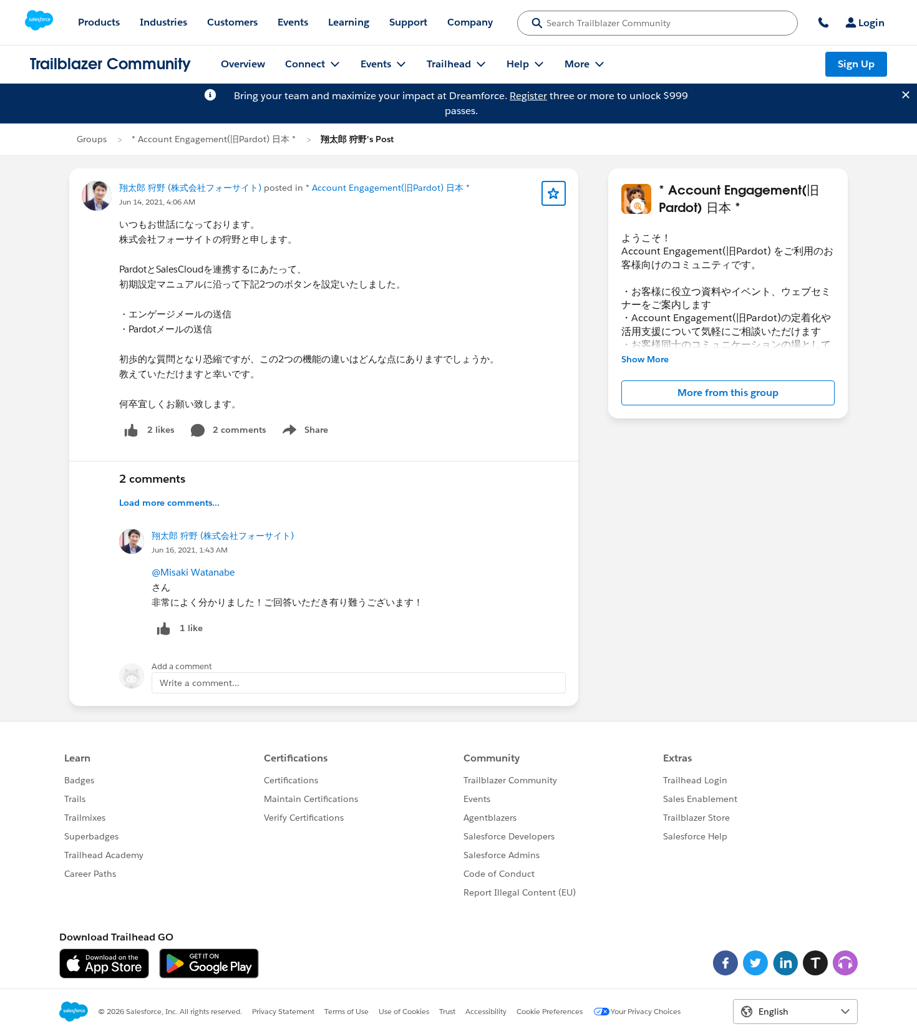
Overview (243, 63)
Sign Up (856, 63)
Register (528, 95)
